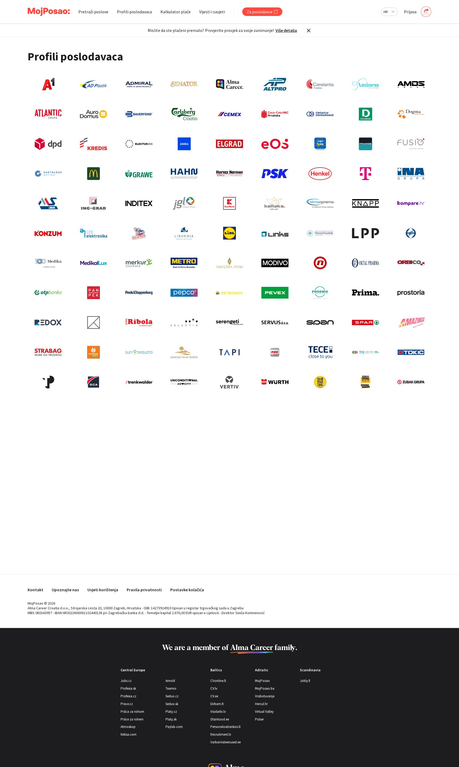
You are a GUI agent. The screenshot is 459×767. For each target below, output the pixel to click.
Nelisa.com (129, 734)
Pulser (259, 719)
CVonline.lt (218, 680)
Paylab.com (174, 726)
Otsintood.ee (219, 719)
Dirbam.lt (217, 704)
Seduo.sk (171, 704)
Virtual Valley (264, 711)
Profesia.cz (128, 696)
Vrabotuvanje (264, 696)
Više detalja (286, 30)
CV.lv (213, 688)
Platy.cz (171, 711)
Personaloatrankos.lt (225, 726)
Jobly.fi (305, 680)
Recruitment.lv (220, 734)
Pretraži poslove (93, 11)
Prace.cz (127, 704)
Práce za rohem (132, 719)
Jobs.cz (126, 680)
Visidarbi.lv (218, 711)
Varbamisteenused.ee (225, 742)
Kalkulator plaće (175, 11)
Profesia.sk (128, 688)
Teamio (170, 688)
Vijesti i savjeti (212, 11)
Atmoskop (128, 726)
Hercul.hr (261, 704)
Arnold (170, 680)
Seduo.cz (171, 696)
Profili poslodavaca (134, 11)
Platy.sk (171, 719)
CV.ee (214, 696)
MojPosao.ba (264, 688)
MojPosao (262, 680)
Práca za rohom (132, 711)
